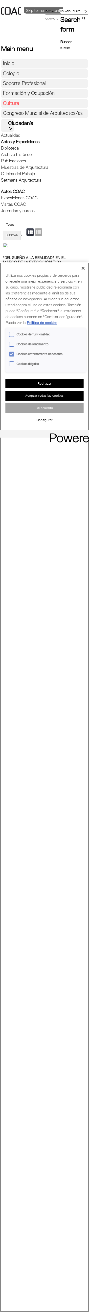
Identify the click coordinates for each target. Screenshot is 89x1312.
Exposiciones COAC (19, 198)
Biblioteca (10, 148)
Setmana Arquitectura (21, 180)
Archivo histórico (16, 154)
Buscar (66, 41)
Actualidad (11, 135)
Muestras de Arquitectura (24, 167)
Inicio (8, 63)
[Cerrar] (83, 268)
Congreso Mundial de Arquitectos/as (43, 113)
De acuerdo (44, 408)
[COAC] (22, 19)
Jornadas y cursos (18, 210)
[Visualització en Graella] (30, 232)
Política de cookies (42, 322)
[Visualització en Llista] (38, 232)
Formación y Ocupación (29, 93)
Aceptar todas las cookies (44, 395)
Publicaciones (13, 161)
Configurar (45, 420)
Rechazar (44, 383)
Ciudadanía (20, 123)
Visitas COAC (13, 204)
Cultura (11, 103)
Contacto (51, 18)
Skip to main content (43, 10)
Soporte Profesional (24, 83)
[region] (44, 787)
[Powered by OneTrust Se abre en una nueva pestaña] (68, 434)
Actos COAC (13, 191)
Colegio (11, 73)
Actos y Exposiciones (20, 141)
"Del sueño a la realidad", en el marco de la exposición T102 (34, 260)
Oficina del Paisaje (18, 173)
